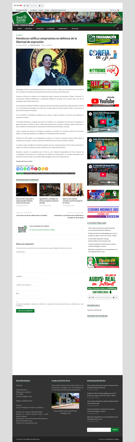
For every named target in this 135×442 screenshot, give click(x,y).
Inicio (20, 28)
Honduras (44, 173)
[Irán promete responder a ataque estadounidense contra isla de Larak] (26, 197)
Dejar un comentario (46, 45)
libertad (50, 173)
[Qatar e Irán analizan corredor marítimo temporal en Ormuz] (73, 197)
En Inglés (75, 28)
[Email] (39, 168)
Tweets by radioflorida (94, 310)
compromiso (29, 173)
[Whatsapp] (25, 168)
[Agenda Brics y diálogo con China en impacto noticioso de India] (49, 197)
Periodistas (57, 173)
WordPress (110, 439)
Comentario (21, 252)
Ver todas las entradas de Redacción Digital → (42, 230)
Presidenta (65, 173)
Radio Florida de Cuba (33, 439)
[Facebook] (113, 10)
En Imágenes (33, 10)
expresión (37, 173)
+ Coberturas (62, 28)
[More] (46, 168)
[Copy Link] (43, 168)
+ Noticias (28, 28)
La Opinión (50, 28)
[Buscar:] (103, 430)
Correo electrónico (24, 285)
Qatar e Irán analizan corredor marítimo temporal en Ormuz (72, 201)
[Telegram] (28, 168)
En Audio (47, 10)
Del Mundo (19, 35)
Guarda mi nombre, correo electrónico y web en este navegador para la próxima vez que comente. (50, 305)
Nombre (19, 276)
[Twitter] (21, 168)
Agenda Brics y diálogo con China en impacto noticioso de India (48, 201)
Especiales (40, 28)
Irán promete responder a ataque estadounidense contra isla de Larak (25, 201)
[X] (111, 10)
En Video (40, 10)
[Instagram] (116, 10)
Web (17, 293)
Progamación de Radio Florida (58, 10)
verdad (72, 173)
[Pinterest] (35, 168)
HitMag (116, 439)
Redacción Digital (35, 45)
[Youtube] (118, 10)
